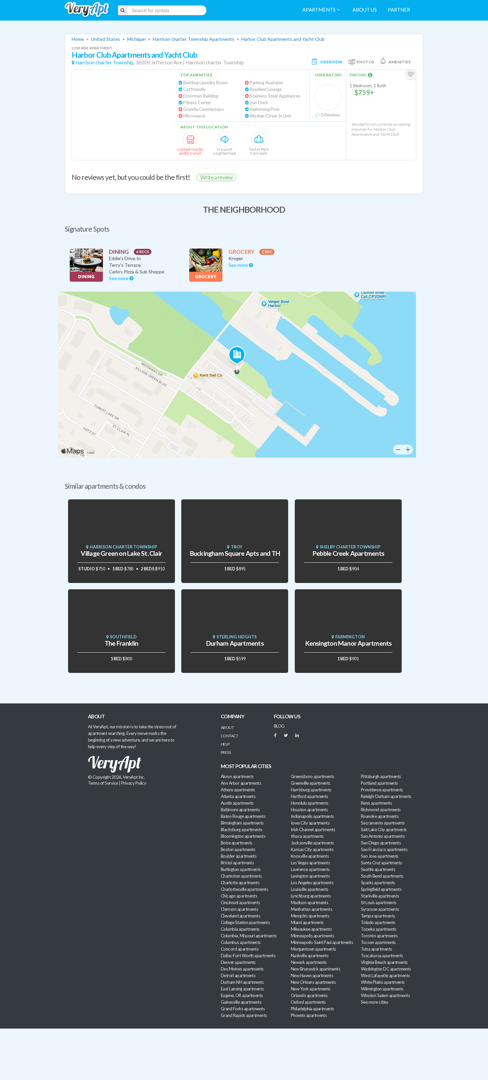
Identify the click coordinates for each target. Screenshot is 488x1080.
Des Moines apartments (242, 969)
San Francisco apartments (384, 849)
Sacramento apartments (383, 823)
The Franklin (121, 643)
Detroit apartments (238, 975)
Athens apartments (238, 789)
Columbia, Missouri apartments (249, 935)
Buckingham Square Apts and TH (235, 553)
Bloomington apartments (243, 836)
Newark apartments (309, 962)
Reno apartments (376, 803)
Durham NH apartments (242, 982)
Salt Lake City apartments (384, 829)
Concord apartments (239, 949)
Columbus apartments (241, 942)
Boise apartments (236, 842)
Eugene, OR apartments (242, 995)
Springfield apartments (381, 889)
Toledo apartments (378, 922)
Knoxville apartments (310, 856)
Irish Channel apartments (313, 829)
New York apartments (310, 988)
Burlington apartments (241, 869)
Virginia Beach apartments (384, 962)
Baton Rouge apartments (243, 816)
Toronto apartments (379, 935)
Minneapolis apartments (312, 935)
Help (225, 744)
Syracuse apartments (380, 909)
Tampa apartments (378, 915)
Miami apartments (307, 922)
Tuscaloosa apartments (382, 955)
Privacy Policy (133, 783)
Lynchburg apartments (311, 896)
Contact (229, 735)
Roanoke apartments (379, 816)
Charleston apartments (241, 876)
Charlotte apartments (240, 882)
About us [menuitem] (365, 10)
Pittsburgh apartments (381, 776)
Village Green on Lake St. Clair (121, 553)
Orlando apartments (309, 995)
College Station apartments (245, 922)
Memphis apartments (310, 915)
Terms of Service (103, 783)
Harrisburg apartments (311, 789)
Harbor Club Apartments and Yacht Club (283, 39)
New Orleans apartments (313, 982)
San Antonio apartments (382, 836)
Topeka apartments (378, 929)
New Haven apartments (312, 975)
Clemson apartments (239, 909)
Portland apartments (379, 783)
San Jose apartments (379, 856)
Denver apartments (238, 962)
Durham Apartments (235, 643)
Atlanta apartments (238, 796)
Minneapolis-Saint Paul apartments (322, 942)
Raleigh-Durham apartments (386, 796)
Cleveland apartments (240, 915)
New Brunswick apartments (315, 969)
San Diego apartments (381, 842)
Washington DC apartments (386, 969)
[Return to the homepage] (87, 10)
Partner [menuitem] (399, 10)
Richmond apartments (381, 809)
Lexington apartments (310, 876)
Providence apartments (382, 789)
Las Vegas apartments (310, 862)
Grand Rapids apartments (244, 1015)
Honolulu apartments (309, 803)
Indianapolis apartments (312, 816)
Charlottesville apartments (244, 889)
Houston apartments (309, 809)
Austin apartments (237, 803)
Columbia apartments (240, 929)
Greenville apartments (310, 783)
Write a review (216, 177)
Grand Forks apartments (243, 1008)
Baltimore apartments (240, 809)
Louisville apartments (309, 889)
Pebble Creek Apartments (348, 553)
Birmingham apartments (242, 823)
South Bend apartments (382, 876)
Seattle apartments (378, 869)
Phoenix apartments (309, 1015)
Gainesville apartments (241, 1002)
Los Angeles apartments (312, 882)
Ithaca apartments (307, 836)
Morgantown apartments (313, 949)
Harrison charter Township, (104, 62)
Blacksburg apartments (241, 829)
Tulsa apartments (376, 949)
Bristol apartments (237, 862)
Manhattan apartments (311, 909)
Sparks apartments (378, 882)
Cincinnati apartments (240, 902)
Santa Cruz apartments (381, 862)
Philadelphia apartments (312, 1008)
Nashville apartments (309, 955)
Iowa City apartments (310, 823)
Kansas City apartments (312, 849)
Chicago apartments (239, 896)
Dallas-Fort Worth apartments (248, 955)
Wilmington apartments (382, 988)
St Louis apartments (378, 902)
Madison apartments (309, 902)
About (227, 727)
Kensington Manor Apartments (348, 643)
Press (226, 752)
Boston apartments (238, 849)
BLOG (279, 726)
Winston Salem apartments (385, 995)
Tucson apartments (378, 942)
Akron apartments (237, 776)
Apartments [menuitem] (319, 10)
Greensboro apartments (312, 776)
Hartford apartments (309, 796)
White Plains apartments (383, 982)
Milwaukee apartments (311, 929)
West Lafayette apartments (385, 975)
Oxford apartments (308, 1002)
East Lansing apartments (242, 988)
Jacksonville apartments (312, 842)
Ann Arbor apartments (241, 783)
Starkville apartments (380, 896)
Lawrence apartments (310, 869)
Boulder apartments (238, 856)
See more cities (374, 1002)
